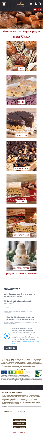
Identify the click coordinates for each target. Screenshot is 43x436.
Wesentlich (7, 411)
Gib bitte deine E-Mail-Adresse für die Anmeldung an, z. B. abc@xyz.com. (19, 312)
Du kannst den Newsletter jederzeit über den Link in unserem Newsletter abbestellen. (20, 323)
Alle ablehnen (20, 423)
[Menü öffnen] (4, 4)
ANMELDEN (10, 348)
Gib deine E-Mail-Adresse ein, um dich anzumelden (18, 302)
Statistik (22, 411)
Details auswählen (19, 427)
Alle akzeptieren (20, 420)
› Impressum (16, 433)
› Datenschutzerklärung (19, 432)
